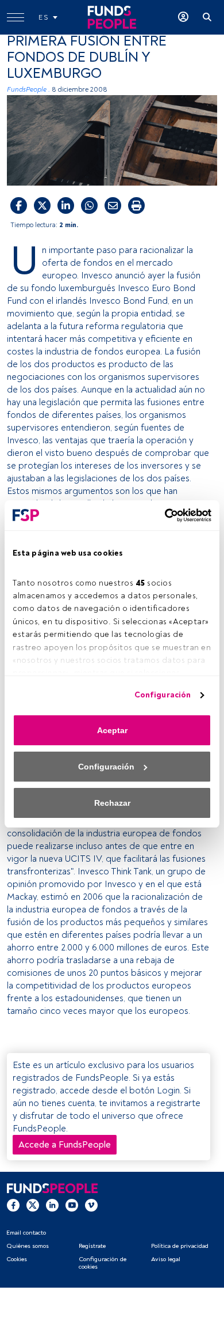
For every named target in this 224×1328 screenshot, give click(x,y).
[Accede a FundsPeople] (183, 17)
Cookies (16, 1259)
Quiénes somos (27, 1246)
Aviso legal (165, 1259)
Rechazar (112, 803)
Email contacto (26, 1232)
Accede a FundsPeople (64, 1144)
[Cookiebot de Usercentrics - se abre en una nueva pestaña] (161, 515)
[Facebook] (13, 1205)
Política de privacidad (179, 1246)
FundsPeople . (28, 89)
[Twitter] (32, 1205)
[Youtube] (71, 1205)
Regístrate (92, 1246)
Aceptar (112, 730)
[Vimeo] (91, 1205)
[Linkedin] (52, 1205)
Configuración (162, 695)
